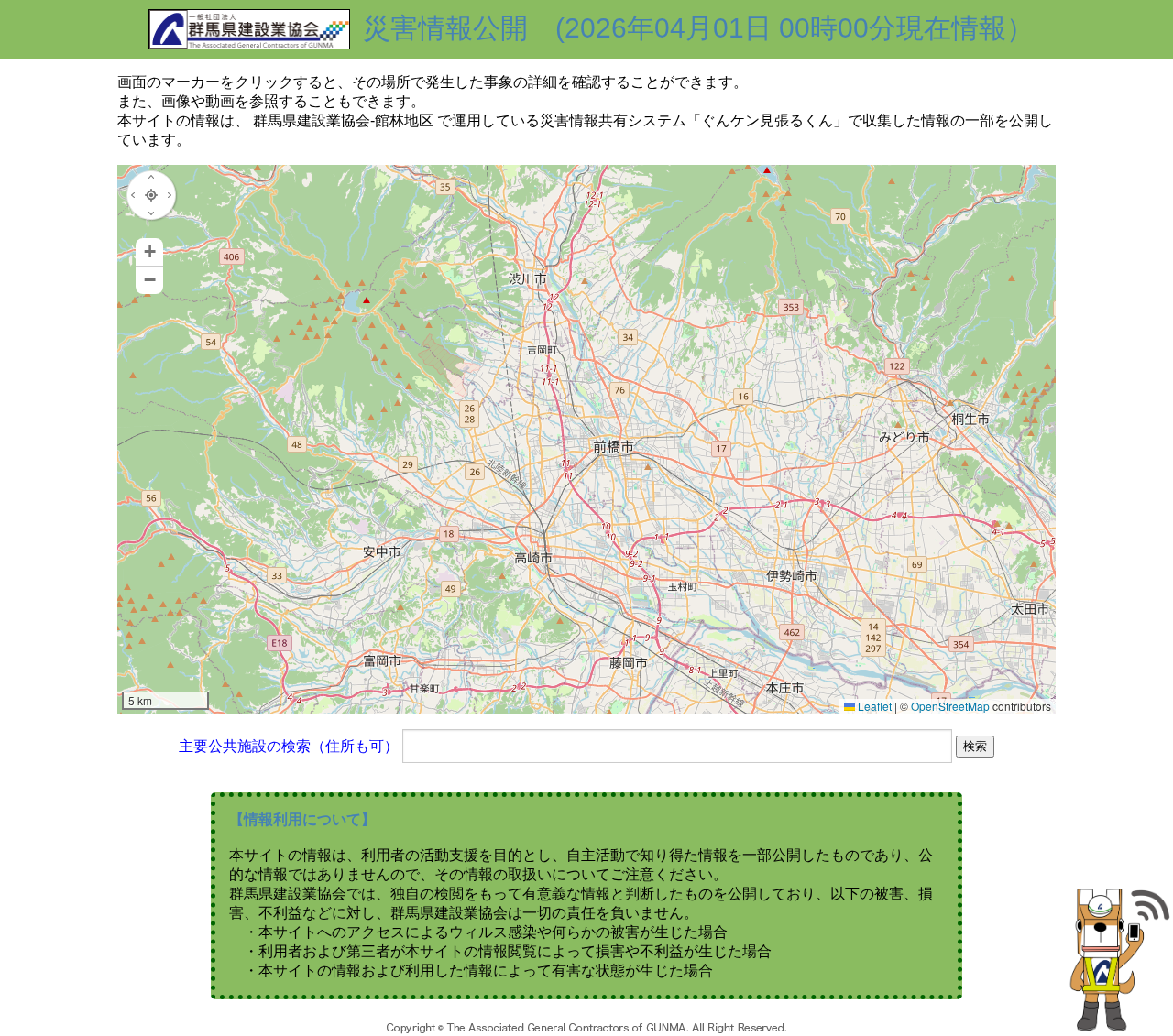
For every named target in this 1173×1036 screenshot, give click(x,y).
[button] (149, 252)
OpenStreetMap (950, 706)
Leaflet (873, 706)
